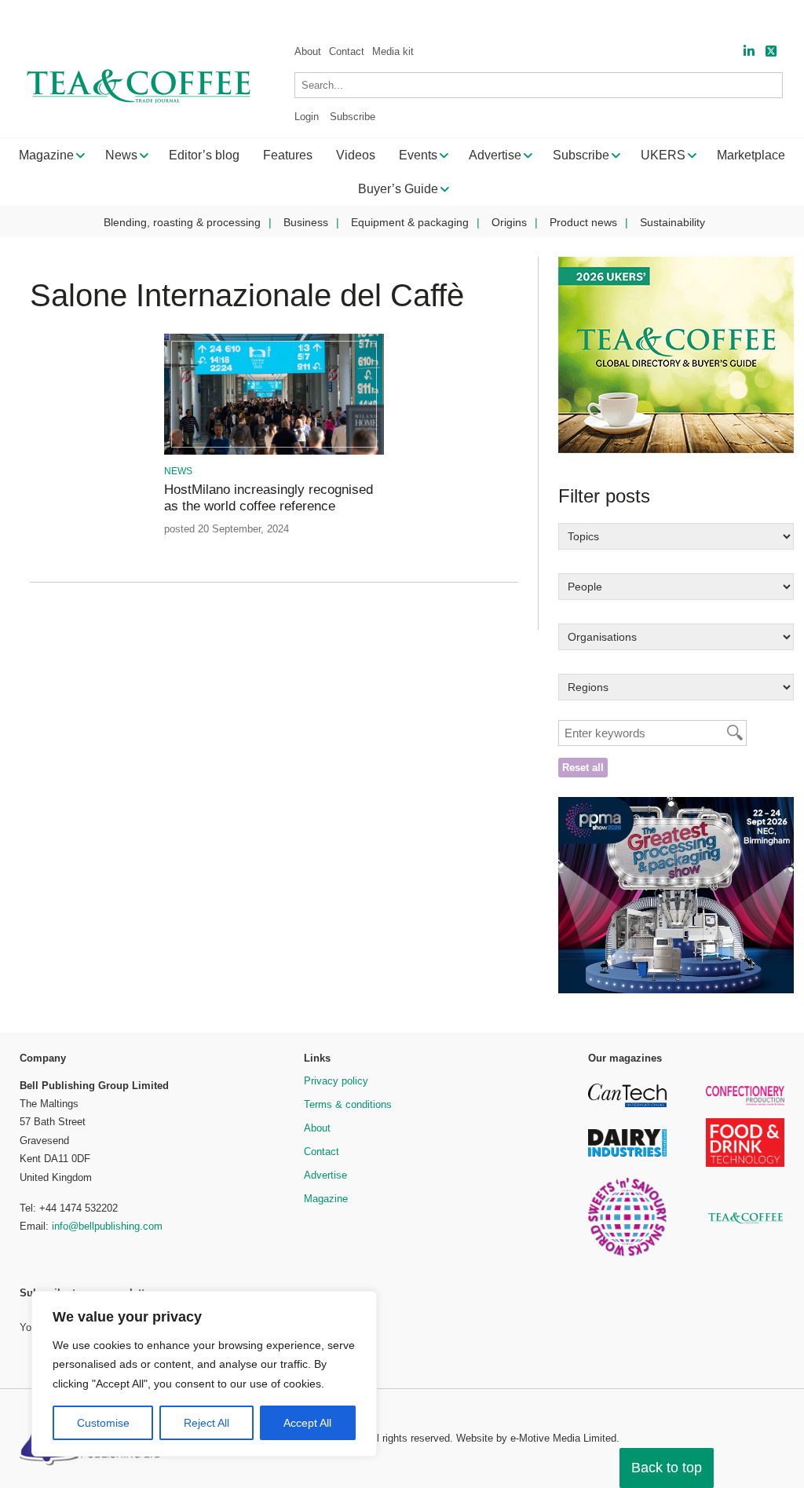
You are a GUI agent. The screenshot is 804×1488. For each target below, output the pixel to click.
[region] (204, 1374)
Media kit (393, 51)
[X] (771, 51)
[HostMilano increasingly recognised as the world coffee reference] (274, 452)
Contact (346, 51)
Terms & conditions (348, 1104)
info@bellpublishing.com (107, 1226)
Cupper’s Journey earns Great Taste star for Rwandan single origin (267, 16)
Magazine (326, 1199)
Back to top (666, 1467)
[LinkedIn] (749, 51)
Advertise (325, 1175)
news (178, 471)
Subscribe (352, 116)
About (307, 51)
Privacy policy (336, 1081)
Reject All (206, 1423)
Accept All (307, 1423)
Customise (103, 1423)
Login (306, 116)
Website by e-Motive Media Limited (536, 1438)
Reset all (583, 767)
